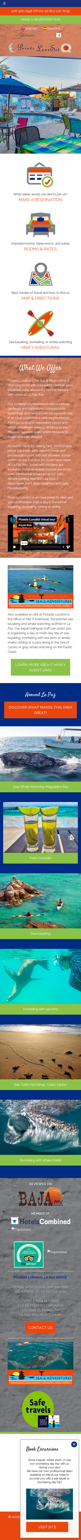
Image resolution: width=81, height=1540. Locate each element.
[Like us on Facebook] (58, 35)
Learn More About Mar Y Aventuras (40, 667)
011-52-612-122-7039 (54, 11)
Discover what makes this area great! (40, 710)
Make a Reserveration (40, 19)
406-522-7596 (21, 11)
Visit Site (47, 1527)
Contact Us (40, 1327)
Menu (12, 3)
